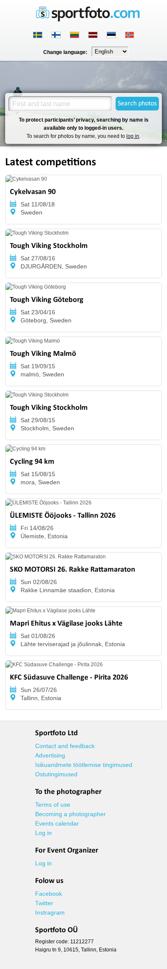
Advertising (50, 755)
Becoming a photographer (70, 814)
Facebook (48, 893)
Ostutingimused (56, 774)
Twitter (44, 903)
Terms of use (52, 804)
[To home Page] (88, 20)
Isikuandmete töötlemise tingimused (83, 764)
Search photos (137, 103)
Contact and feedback (65, 745)
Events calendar (57, 823)
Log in (43, 832)
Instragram (50, 912)
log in (132, 136)
